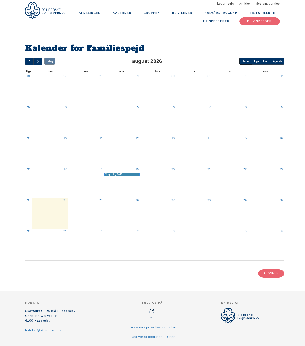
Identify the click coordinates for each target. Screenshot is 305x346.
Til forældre (262, 12)
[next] (37, 61)
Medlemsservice (267, 3)
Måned (245, 61)
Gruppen (152, 12)
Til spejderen (216, 21)
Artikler (244, 3)
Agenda (277, 61)
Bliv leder (182, 12)
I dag (49, 61)
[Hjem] (45, 10)
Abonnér (271, 273)
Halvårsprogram (221, 12)
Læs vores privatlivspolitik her (152, 327)
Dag (265, 61)
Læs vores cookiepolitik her (152, 336)
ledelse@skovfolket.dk (43, 330)
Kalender (122, 12)
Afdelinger (90, 12)
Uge (256, 61)
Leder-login (225, 3)
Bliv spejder (259, 21)
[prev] (29, 61)
